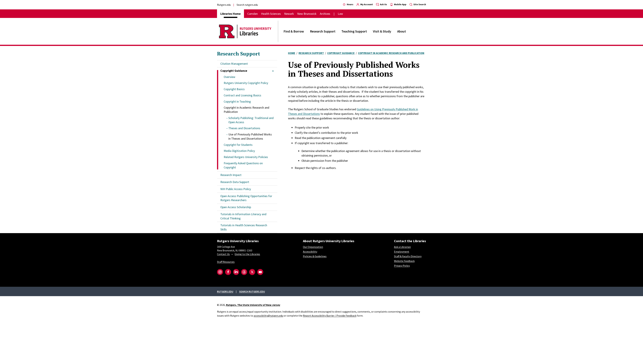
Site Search (419, 4)
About (401, 31)
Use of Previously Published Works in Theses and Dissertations (250, 136)
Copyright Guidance (341, 53)
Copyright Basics (234, 89)
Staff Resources (226, 261)
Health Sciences (271, 14)
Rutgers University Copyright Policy (246, 83)
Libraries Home (230, 14)
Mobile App (400, 4)
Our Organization (313, 247)
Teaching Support (354, 31)
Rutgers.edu (224, 4)
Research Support (322, 31)
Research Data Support (234, 182)
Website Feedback (404, 261)
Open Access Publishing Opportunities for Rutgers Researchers (246, 198)
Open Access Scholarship (235, 207)
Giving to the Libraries (247, 254)
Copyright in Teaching (237, 101)
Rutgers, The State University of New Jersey (253, 305)
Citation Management (234, 64)
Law (340, 14)
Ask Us (383, 4)
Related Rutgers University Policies (246, 157)
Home (291, 53)
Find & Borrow (293, 31)
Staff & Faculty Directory (407, 256)
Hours (349, 4)
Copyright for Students (238, 145)
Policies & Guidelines (315, 256)
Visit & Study (382, 31)
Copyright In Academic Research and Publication (391, 53)
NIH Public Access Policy (235, 189)
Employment (401, 251)
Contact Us (223, 254)
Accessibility (310, 251)
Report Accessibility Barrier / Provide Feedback (329, 315)
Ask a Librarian (402, 247)
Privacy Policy (402, 265)
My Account (366, 4)
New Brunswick (306, 14)
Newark (289, 14)
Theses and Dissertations (244, 128)
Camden (252, 14)
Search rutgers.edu (247, 4)
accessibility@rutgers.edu (268, 315)
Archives (325, 14)
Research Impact (230, 175)
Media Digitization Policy (239, 151)
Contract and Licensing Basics (242, 95)
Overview (229, 77)
